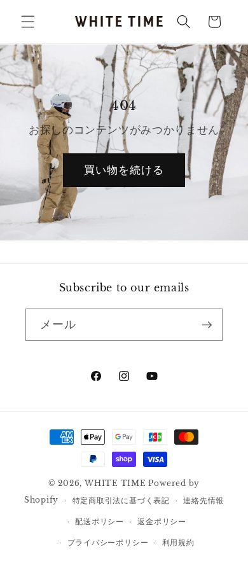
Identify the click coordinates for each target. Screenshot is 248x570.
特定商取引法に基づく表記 (121, 500)
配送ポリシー (99, 521)
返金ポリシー (161, 521)
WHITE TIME (115, 483)
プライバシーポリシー (108, 542)
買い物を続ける (124, 169)
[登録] (206, 325)
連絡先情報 (203, 500)
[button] (28, 21)
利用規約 (178, 542)
